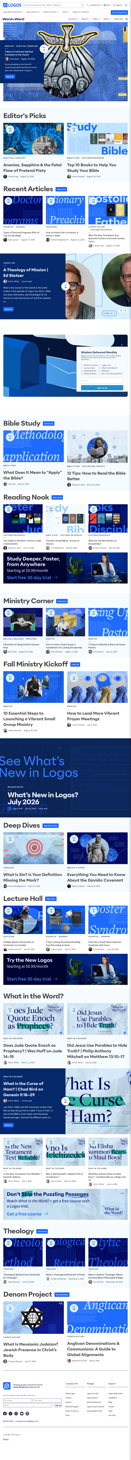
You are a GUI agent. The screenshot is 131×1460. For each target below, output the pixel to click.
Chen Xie (12, 484)
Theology (8, 867)
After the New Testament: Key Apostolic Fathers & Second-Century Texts (106, 238)
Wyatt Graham (78, 886)
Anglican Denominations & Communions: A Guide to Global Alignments (93, 1349)
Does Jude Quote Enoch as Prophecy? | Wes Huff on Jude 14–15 (32, 1051)
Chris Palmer (99, 949)
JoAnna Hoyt (56, 949)
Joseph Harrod (14, 949)
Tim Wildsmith (57, 548)
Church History (96, 227)
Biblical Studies (76, 867)
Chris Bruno (98, 651)
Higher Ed (8, 227)
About (106, 18)
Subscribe (118, 18)
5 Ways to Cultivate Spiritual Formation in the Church (19, 53)
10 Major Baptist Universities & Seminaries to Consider (18, 944)
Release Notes (90, 373)
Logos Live (9, 263)
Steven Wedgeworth (59, 239)
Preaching (51, 227)
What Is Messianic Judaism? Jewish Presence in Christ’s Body (30, 1350)
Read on (10, 76)
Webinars (105, 371)
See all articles (50, 825)
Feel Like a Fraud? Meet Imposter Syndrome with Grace (104, 944)
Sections (72, 18)
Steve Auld (14, 59)
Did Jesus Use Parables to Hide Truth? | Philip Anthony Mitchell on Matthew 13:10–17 (97, 1051)
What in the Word (13, 1038)
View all (75, 664)
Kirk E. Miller (13, 281)
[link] (126, 19)
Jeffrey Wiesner (14, 730)
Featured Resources (93, 158)
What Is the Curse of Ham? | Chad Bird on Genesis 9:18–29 (23, 1089)
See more (61, 189)
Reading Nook (90, 371)
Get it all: (111, 373)
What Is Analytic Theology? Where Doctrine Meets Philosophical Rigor (105, 1276)
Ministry (9, 46)
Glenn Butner (14, 1282)
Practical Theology (14, 158)
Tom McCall (98, 1282)
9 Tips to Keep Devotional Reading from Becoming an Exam (63, 944)
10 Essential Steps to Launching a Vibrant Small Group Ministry (29, 719)
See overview (62, 1294)
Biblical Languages (13, 639)
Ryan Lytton (13, 239)
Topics (95, 18)
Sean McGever (57, 651)
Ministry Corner (91, 365)
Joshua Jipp (98, 245)
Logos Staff (17, 808)
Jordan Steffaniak (58, 1278)
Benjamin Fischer (79, 1360)
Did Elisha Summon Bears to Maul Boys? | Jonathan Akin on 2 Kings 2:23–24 (107, 1176)
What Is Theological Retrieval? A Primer (65, 1274)
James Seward (78, 176)
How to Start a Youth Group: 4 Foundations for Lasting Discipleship (64, 646)
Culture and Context (93, 466)
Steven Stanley (99, 548)
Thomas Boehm (15, 1361)
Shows (84, 18)
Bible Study (73, 158)
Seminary (20, 227)
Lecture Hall (89, 368)
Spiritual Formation (27, 46)
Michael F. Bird (78, 484)
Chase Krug (13, 176)
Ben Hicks (12, 651)
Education (8, 936)
